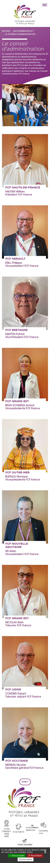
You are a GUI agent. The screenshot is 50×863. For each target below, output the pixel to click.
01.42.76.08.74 (18, 832)
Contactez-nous (43, 832)
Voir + (25, 782)
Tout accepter (17, 855)
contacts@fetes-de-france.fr (32, 829)
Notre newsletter (25, 845)
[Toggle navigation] (44, 5)
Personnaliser (25, 859)
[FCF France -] (25, 14)
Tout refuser (36, 855)
